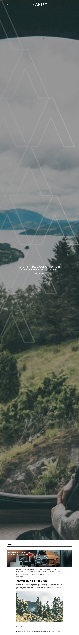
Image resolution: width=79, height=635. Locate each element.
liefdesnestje (46, 573)
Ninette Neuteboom (43, 273)
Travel (10, 544)
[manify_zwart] (39, 4)
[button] (7, 4)
